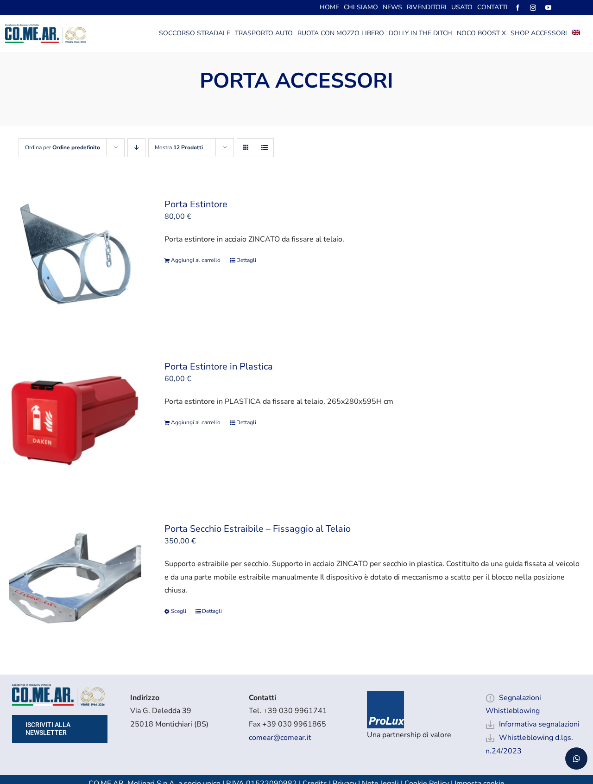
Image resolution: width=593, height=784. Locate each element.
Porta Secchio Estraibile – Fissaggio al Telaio (257, 529)
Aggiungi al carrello (196, 260)
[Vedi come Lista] (264, 148)
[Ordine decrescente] (136, 147)
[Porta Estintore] (75, 257)
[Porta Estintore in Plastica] (75, 419)
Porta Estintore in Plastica (218, 366)
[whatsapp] (576, 758)
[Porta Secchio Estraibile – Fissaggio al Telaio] (75, 581)
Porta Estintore (195, 204)
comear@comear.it (280, 738)
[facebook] (518, 8)
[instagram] (533, 8)
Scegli (178, 611)
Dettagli (246, 260)
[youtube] (548, 8)
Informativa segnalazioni (539, 724)
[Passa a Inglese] (576, 33)
